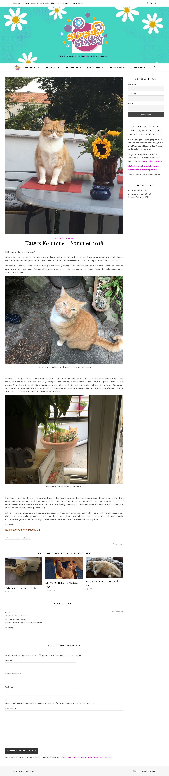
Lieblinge (137, 67)
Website (9, 686)
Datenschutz (64, 3)
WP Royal (31, 771)
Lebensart (51, 67)
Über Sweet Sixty (21, 3)
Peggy (8, 612)
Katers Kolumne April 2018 (20, 588)
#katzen (26, 538)
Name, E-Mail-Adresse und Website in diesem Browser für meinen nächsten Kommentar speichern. (50, 703)
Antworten (117, 611)
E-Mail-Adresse (13, 673)
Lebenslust (30, 67)
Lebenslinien (93, 67)
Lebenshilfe (71, 67)
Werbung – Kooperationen (43, 3)
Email (130, 103)
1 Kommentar (117, 544)
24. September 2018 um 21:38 (15, 615)
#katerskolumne (13, 538)
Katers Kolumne (64, 238)
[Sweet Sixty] (84, 32)
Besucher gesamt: (136, 193)
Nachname (132, 93)
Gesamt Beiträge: (136, 197)
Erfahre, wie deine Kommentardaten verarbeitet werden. (86, 757)
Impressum (78, 3)
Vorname (132, 84)
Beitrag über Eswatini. (152, 161)
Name (8, 660)
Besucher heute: (135, 190)
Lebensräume (116, 67)
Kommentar (10, 708)
